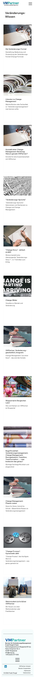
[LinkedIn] (5, 666)
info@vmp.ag (9, 653)
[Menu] (30, 3)
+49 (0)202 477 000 (12, 654)
